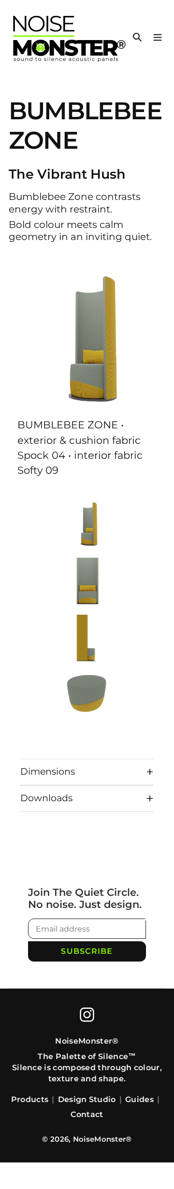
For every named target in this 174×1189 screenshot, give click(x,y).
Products (30, 1099)
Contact (87, 1114)
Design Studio (87, 1099)
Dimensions (47, 771)
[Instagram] (87, 1014)
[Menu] (157, 36)
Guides (139, 1099)
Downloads (46, 798)
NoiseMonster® (102, 1139)
